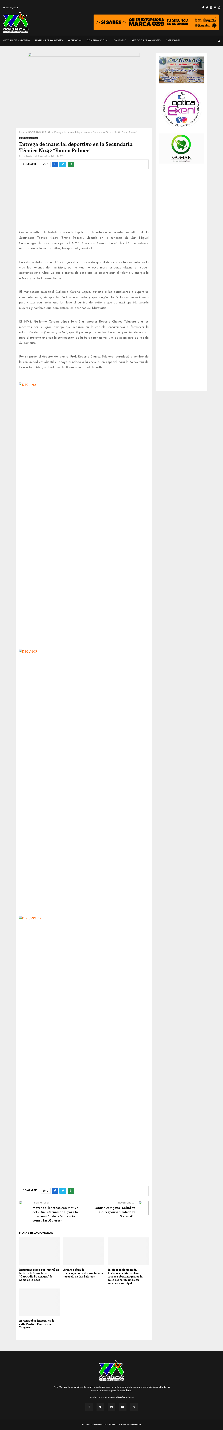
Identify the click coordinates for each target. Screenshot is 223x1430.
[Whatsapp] (134, 1407)
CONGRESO (119, 41)
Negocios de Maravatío (146, 41)
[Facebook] (89, 1407)
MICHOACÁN (75, 41)
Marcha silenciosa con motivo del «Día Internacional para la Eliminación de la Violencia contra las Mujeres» (55, 1214)
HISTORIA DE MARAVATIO (16, 41)
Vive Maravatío (133, 1425)
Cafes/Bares (173, 41)
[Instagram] (111, 1407)
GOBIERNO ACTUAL (97, 41)
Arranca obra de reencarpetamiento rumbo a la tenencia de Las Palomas (83, 1273)
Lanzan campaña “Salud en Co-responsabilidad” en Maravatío (114, 1212)
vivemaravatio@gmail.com (119, 1397)
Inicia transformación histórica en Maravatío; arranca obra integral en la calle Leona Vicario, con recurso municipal (125, 1276)
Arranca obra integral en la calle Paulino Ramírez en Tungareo (36, 1324)
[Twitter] (100, 1407)
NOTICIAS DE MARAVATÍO (49, 41)
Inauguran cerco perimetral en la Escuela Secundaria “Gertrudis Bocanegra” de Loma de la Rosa (39, 1275)
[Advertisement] (84, 202)
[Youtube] (122, 1407)
